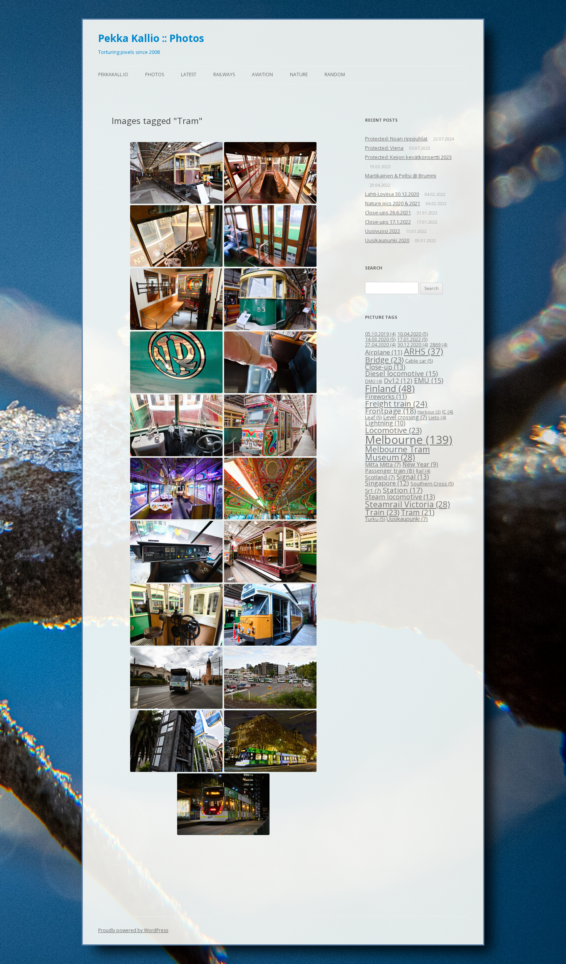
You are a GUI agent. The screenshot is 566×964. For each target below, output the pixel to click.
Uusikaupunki (407, 518)
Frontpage (390, 411)
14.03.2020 (380, 339)
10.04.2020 (412, 333)
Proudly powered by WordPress (133, 930)
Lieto (437, 417)
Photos (154, 74)
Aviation (262, 74)
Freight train (396, 403)
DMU (373, 381)
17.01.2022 (412, 339)
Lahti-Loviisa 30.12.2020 (392, 194)
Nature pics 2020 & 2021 (392, 203)
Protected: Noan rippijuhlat (396, 138)
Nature (299, 74)
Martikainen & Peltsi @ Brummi (400, 175)
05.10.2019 (380, 334)
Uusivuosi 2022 (382, 231)
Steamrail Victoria (407, 504)
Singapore (387, 483)
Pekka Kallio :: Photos (151, 38)
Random (335, 74)
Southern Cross (432, 483)
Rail (423, 471)
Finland (390, 388)
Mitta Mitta (383, 464)
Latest (188, 74)
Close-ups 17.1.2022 (388, 221)
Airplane (383, 352)
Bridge (384, 360)
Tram (417, 512)
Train (382, 512)
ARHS (423, 351)
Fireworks (386, 396)
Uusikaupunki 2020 (387, 240)
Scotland (380, 477)
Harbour (428, 412)
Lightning (385, 423)
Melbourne (408, 439)
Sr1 (373, 490)
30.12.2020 (412, 344)
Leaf (373, 417)
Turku (375, 518)
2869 (438, 344)
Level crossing (405, 417)
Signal (413, 476)
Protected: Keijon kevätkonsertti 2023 (408, 157)
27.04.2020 (380, 344)
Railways (224, 74)
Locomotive (393, 430)
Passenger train (389, 470)
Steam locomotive (400, 496)
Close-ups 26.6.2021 (388, 212)
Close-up (385, 367)
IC (447, 411)
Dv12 (398, 380)
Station (402, 490)
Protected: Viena (384, 147)
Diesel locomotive (401, 373)
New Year (420, 464)
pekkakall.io (113, 74)
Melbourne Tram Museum (397, 453)
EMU (428, 380)
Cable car (419, 360)
